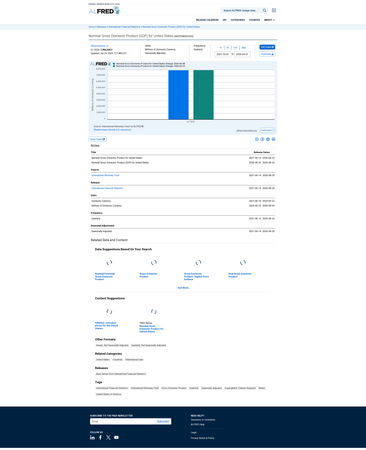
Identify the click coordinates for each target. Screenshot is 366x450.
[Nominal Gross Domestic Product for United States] (154, 311)
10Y (235, 47)
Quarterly (193, 388)
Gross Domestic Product (174, 388)
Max (244, 47)
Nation (262, 388)
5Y (227, 47)
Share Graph (96, 139)
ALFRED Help (197, 424)
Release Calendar (207, 20)
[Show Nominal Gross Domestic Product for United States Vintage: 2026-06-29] (150, 66)
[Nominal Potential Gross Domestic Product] (109, 262)
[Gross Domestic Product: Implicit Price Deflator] (198, 262)
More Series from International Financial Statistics (121, 374)
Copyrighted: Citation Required (240, 388)
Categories (238, 20)
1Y (220, 47)
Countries (117, 359)
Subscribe (163, 421)
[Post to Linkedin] (273, 139)
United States (103, 359)
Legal (193, 432)
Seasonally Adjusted (211, 388)
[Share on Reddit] (268, 139)
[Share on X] (256, 139)
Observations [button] (98, 46)
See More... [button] (184, 287)
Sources (254, 20)
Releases (101, 26)
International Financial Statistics (124, 26)
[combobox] (244, 10)
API (224, 20)
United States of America (108, 394)
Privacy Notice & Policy (202, 438)
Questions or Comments (203, 419)
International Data (134, 359)
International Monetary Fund (105, 175)
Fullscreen (266, 130)
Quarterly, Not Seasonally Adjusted (148, 345)
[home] (105, 10)
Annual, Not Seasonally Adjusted (112, 345)
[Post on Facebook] (262, 139)
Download (266, 54)
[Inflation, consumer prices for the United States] (109, 311)
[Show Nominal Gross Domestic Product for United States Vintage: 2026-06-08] (150, 64)
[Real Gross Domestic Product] (243, 262)
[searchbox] (244, 10)
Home (92, 26)
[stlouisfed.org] (104, 3)
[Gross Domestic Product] (154, 262)
